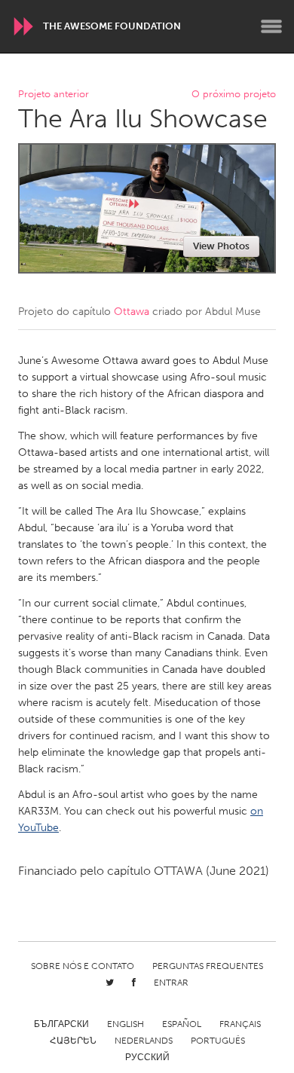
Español (181, 1024)
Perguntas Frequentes (207, 966)
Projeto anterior (53, 94)
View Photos (221, 246)
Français (240, 1024)
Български (61, 1024)
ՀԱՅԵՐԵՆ (73, 1040)
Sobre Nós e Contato (82, 966)
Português (218, 1040)
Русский (147, 1057)
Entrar (171, 982)
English (125, 1024)
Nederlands (144, 1040)
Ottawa (131, 311)
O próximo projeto (233, 94)
